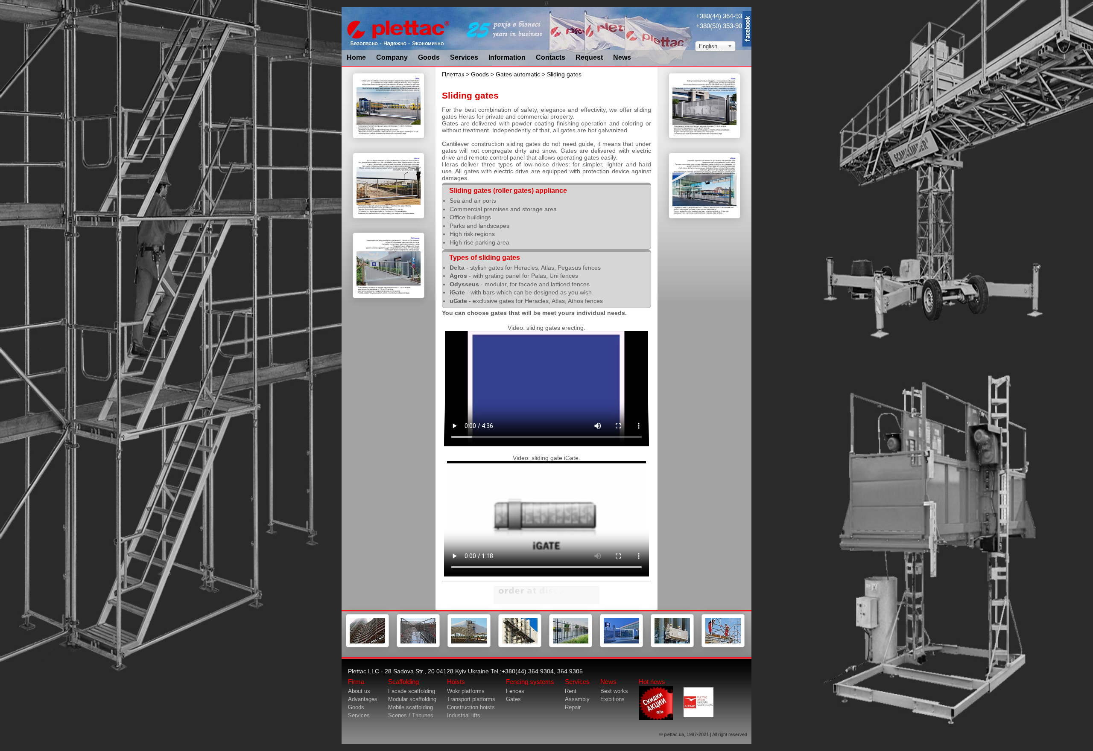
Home (356, 57)
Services (464, 57)
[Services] (723, 645)
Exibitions (612, 699)
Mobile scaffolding (410, 707)
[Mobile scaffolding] (469, 645)
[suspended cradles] (672, 645)
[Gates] (621, 645)
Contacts (550, 57)
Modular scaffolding (412, 699)
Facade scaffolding (411, 691)
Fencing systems (530, 681)
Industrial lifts (463, 715)
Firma (356, 681)
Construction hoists (471, 707)
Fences (515, 691)
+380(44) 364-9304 (722, 16)
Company (392, 57)
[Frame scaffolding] (367, 645)
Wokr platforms (466, 691)
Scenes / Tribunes (410, 715)
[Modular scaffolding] (418, 645)
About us (359, 691)
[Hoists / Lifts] (519, 645)
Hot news (652, 681)
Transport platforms (471, 699)
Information (507, 57)
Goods (429, 57)
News (622, 57)
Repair (573, 707)
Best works (614, 691)
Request (589, 57)
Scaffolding (403, 681)
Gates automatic (518, 74)
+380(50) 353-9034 (722, 25)
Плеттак (453, 74)
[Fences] (570, 645)
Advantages (362, 699)
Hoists (456, 681)
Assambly (577, 699)
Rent (570, 691)
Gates (513, 699)
